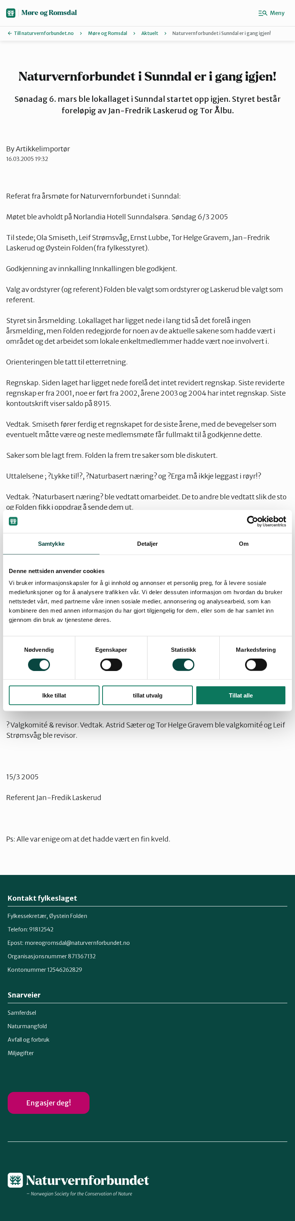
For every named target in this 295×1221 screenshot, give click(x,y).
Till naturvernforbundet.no (44, 33)
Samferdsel (22, 1012)
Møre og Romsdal (49, 13)
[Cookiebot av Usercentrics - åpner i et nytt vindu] (252, 521)
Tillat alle (241, 695)
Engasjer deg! (48, 1102)
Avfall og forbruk (29, 1039)
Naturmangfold (27, 1026)
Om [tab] (244, 543)
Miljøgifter (21, 1053)
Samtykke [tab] (51, 543)
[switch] (111, 664)
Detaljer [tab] (147, 543)
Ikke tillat (54, 695)
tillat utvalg (147, 695)
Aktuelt (149, 33)
